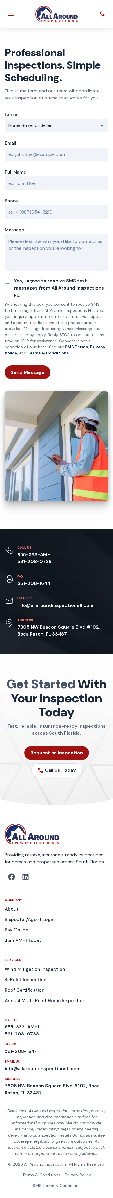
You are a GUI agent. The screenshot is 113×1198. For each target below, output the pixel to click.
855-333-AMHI (34, 554)
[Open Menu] (11, 14)
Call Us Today (60, 770)
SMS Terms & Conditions (57, 1185)
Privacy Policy (78, 1174)
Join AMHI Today (23, 940)
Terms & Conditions (48, 353)
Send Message (27, 372)
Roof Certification (25, 990)
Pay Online (16, 930)
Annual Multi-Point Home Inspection (45, 1000)
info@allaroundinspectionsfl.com (55, 605)
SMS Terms (76, 346)
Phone (12, 201)
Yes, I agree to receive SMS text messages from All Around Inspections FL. (59, 288)
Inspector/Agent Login (30, 919)
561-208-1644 (33, 583)
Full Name (15, 172)
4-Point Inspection (26, 980)
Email (10, 143)
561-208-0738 (34, 561)
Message (14, 230)
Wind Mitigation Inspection (35, 969)
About (12, 909)
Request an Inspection (56, 753)
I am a (11, 114)
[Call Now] (102, 14)
